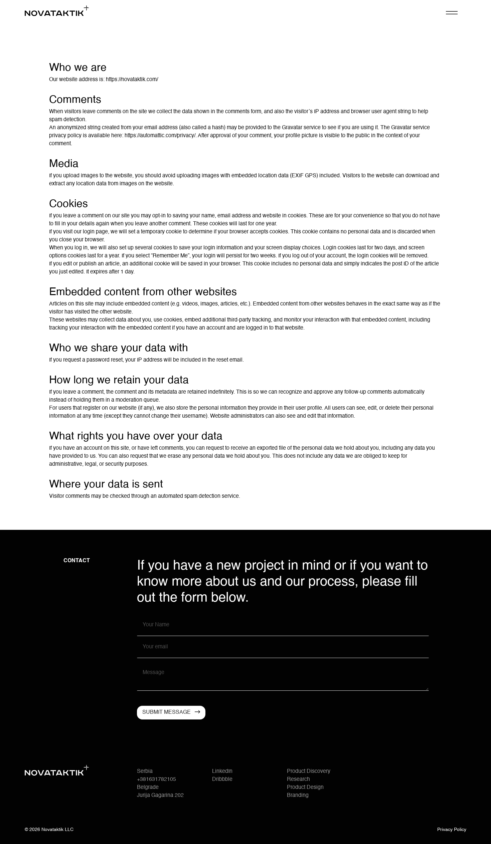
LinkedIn (222, 771)
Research (298, 779)
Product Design (305, 787)
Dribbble (222, 779)
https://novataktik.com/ (132, 79)
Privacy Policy (451, 829)
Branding (298, 795)
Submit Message (166, 712)
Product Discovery (308, 771)
